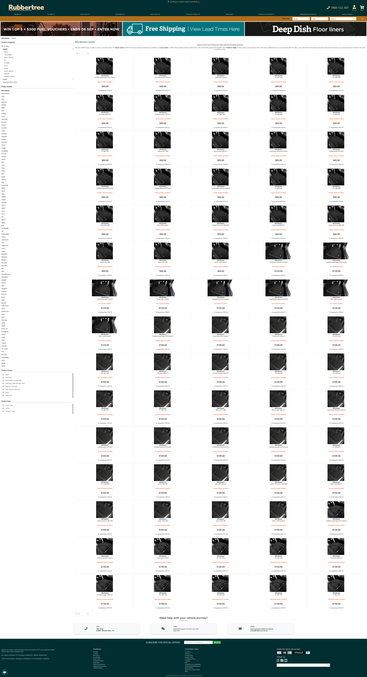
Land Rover (5, 240)
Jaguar (3, 222)
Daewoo (4, 134)
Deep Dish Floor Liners (10, 82)
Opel (2, 286)
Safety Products (347, 14)
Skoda (3, 323)
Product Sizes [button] (6, 401)
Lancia (3, 237)
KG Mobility (5, 228)
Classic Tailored (8, 57)
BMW (3, 108)
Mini (2, 271)
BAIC (2, 99)
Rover (3, 308)
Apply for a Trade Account (192, 669)
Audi (2, 96)
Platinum (6, 74)
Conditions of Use (190, 659)
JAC (2, 217)
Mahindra (4, 254)
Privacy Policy (189, 655)
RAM (2, 300)
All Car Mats (5, 46)
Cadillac (3, 113)
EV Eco (6, 65)
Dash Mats (229, 14)
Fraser (3, 171)
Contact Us (188, 652)
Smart (3, 326)
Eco (5, 60)
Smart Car (4, 329)
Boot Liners (96, 655)
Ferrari (3, 159)
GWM (3, 188)
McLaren (4, 263)
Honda (3, 199)
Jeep (2, 225)
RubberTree (5, 311)
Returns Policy (189, 657)
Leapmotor (4, 245)
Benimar (4, 102)
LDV (2, 243)
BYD (2, 111)
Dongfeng (4, 151)
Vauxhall (3, 354)
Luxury (6, 68)
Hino (2, 194)
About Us (187, 654)
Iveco (3, 214)
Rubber (5, 79)
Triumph (4, 346)
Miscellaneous (5, 274)
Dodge (3, 148)
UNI (2, 352)
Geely (3, 177)
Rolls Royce (5, 306)
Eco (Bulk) (7, 63)
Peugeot (4, 288)
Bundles (95, 652)
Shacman (4, 320)
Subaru (3, 334)
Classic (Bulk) (8, 55)
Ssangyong (4, 331)
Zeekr (3, 366)
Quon (3, 297)
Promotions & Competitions (193, 664)
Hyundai (3, 202)
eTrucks (3, 154)
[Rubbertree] (84, 8)
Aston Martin (5, 93)
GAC (2, 174)
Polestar (4, 291)
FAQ (186, 662)
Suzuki (3, 337)
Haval (3, 191)
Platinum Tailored (9, 76)
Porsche (3, 294)
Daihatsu (4, 136)
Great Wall (4, 185)
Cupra (3, 131)
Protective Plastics (98, 661)
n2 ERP (199, 675)
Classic (6, 52)
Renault (3, 303)
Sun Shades (96, 657)
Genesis (3, 179)
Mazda (3, 260)
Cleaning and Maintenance (193, 666)
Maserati (4, 257)
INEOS (3, 205)
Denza (3, 145)
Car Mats (95, 654)
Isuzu (3, 211)
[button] (275, 8)
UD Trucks (4, 349)
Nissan (3, 283)
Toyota (3, 343)
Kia (2, 231)
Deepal (3, 139)
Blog (186, 671)
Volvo (3, 360)
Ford (2, 165)
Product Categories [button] (8, 42)
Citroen (3, 125)
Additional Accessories (99, 666)
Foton (3, 168)
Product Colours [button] (6, 370)
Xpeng (3, 363)
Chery (3, 116)
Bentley (3, 105)
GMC (2, 182)
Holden (3, 197)
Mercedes (4, 265)
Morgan (3, 280)
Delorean (4, 142)
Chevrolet (4, 119)
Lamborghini (5, 234)
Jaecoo (3, 220)
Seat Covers (96, 659)
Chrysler (3, 122)
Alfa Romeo (5, 38)
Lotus (3, 251)
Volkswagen (5, 357)
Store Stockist (189, 668)
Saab (2, 314)
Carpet (5, 49)
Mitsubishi (4, 277)
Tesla (3, 340)
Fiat (2, 162)
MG (2, 268)
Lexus (3, 248)
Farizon (3, 156)
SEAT (3, 317)
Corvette (4, 128)
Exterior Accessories (99, 664)
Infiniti (3, 208)
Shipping (187, 661)
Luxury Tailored (8, 71)
